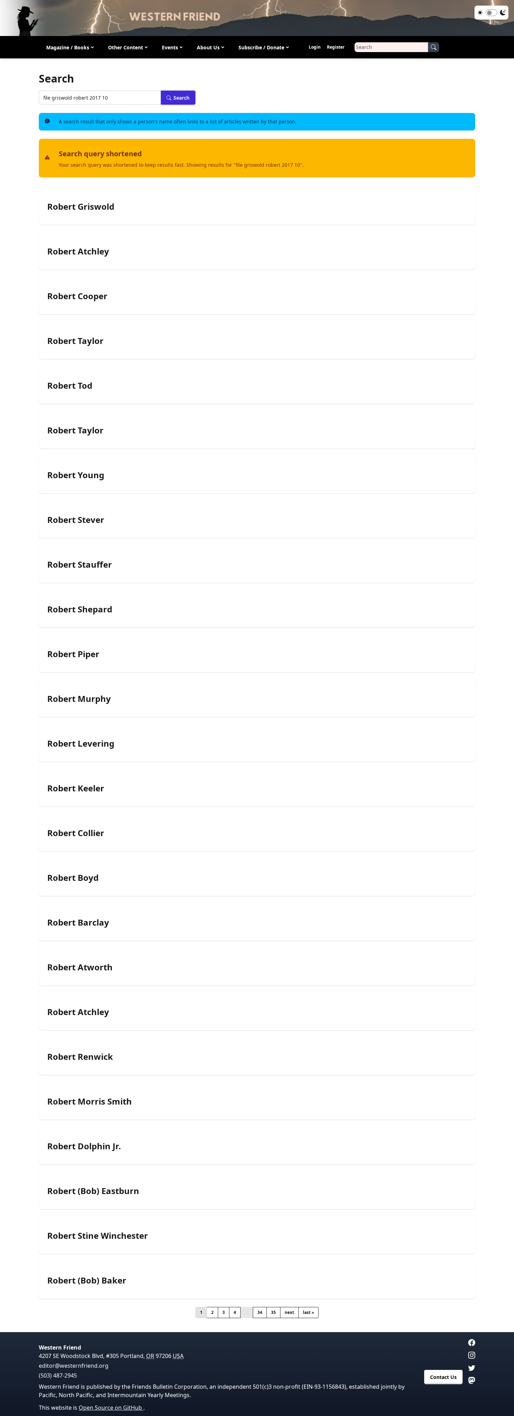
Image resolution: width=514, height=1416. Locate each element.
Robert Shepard (79, 609)
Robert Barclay (78, 922)
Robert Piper (73, 654)
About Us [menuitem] (208, 47)
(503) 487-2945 (58, 1375)
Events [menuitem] (170, 47)
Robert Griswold (80, 206)
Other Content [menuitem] (125, 47)
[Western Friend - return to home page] (257, 18)
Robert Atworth (80, 967)
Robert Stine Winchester (97, 1235)
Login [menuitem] (315, 47)
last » (308, 1312)
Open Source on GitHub (111, 1407)
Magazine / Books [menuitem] (67, 47)
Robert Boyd (73, 877)
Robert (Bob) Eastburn (93, 1190)
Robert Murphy (79, 698)
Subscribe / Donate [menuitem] (261, 47)
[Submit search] (433, 47)
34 (259, 1312)
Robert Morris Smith (89, 1101)
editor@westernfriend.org (73, 1366)
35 (273, 1312)
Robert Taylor (75, 340)
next (289, 1312)
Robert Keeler (75, 788)
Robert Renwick (80, 1056)
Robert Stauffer (79, 564)
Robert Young (75, 475)
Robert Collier (75, 833)
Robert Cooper (77, 296)
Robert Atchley (78, 251)
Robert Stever (75, 519)
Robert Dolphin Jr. (84, 1146)
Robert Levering (80, 743)
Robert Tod (69, 385)
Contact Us (443, 1377)
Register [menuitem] (335, 47)
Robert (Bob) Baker (86, 1280)
